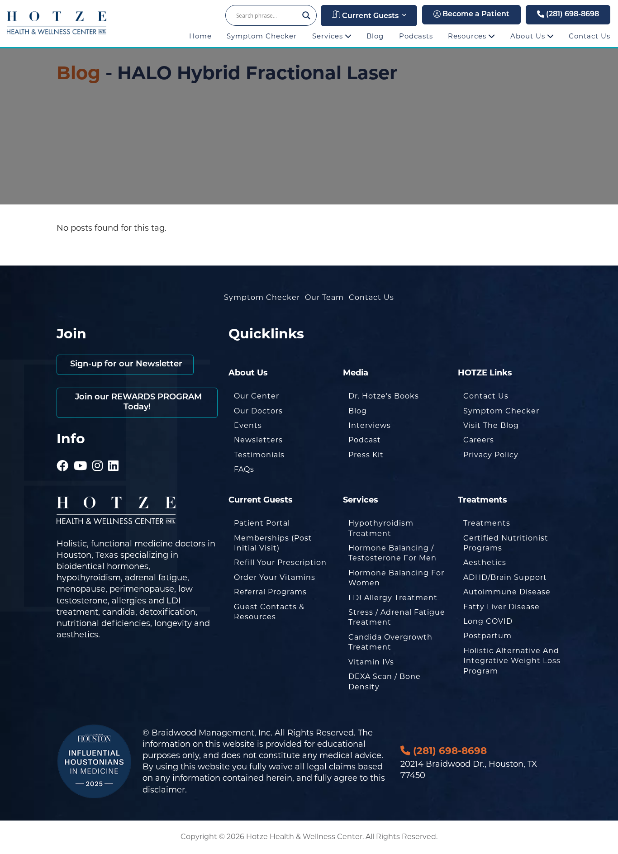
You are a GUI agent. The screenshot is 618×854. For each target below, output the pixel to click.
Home (200, 36)
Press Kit (366, 455)
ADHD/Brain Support (505, 577)
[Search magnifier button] (306, 15)
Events (248, 425)
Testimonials (259, 455)
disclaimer (164, 790)
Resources (468, 36)
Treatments (486, 523)
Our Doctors (258, 411)
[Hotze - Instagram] (97, 453)
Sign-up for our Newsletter (125, 365)
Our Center (256, 396)
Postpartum (487, 635)
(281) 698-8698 (571, 14)
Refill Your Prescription (280, 562)
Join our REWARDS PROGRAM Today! (137, 403)
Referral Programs (270, 592)
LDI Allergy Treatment (392, 597)
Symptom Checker (262, 36)
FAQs (244, 469)
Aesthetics (484, 562)
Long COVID (488, 621)
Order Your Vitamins (274, 577)
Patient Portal (262, 523)
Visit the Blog (491, 425)
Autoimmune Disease (507, 592)
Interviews (369, 425)
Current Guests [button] (369, 16)
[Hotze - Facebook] (63, 453)
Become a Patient (475, 14)
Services (328, 36)
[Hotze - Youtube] (80, 453)
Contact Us (589, 36)
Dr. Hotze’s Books (383, 396)
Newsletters (258, 440)
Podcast (364, 440)
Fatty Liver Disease (501, 607)
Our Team (324, 297)
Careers (478, 440)
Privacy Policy (490, 455)
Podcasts (416, 36)
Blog (375, 36)
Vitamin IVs (371, 662)
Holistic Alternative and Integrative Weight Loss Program (512, 660)
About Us (528, 36)
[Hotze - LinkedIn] (113, 453)
